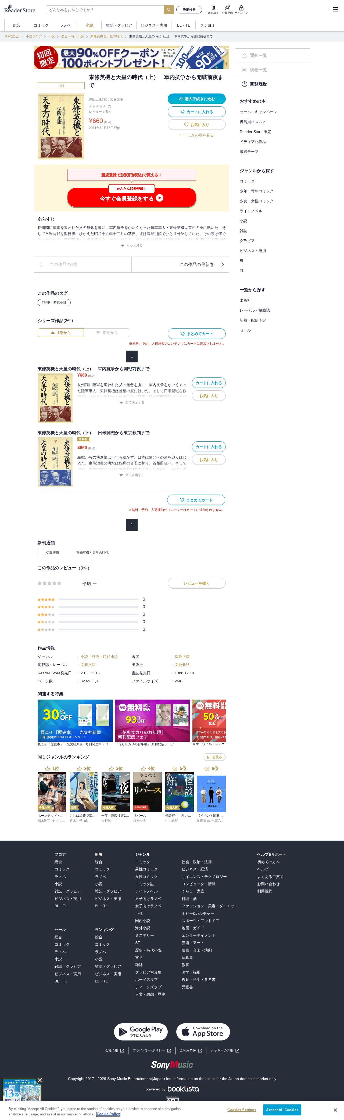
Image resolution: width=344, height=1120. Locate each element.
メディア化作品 (253, 141)
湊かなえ (139, 821)
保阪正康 (52, 552)
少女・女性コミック (257, 201)
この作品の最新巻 (197, 264)
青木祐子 (76, 821)
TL (242, 270)
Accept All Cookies (282, 1110)
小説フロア (34, 36)
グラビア (247, 241)
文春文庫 (116, 99)
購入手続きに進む (200, 99)
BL (242, 260)
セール (245, 330)
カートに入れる (200, 112)
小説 (51, 36)
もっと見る (135, 245)
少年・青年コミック (257, 191)
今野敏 (106, 821)
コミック (247, 181)
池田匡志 (203, 821)
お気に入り (200, 125)
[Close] (335, 1110)
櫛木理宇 (44, 821)
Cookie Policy (108, 1114)
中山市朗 (171, 821)
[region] (172, 1110)
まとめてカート (200, 334)
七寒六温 (218, 821)
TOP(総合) (11, 36)
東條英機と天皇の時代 (106, 36)
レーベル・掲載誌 (255, 310)
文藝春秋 (182, 664)
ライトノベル (251, 211)
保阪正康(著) (98, 99)
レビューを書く (100, 111)
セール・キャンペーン (258, 112)
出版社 (245, 300)
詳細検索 (189, 10)
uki (86, 821)
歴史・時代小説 (72, 36)
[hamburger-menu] (335, 9)
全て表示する (135, 402)
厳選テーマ (249, 151)
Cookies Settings (241, 1110)
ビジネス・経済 (253, 251)
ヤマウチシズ (61, 821)
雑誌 (243, 231)
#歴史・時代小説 (54, 302)
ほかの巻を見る (201, 135)
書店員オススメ (253, 122)
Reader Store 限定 (255, 131)
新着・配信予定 (253, 320)
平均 (86, 583)
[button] (224, 1050)
